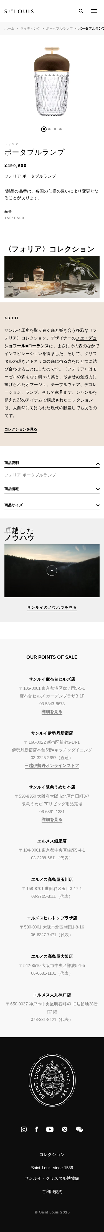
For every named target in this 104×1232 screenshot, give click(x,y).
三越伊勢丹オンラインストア (52, 765)
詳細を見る (52, 711)
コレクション (52, 1154)
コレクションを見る (20, 429)
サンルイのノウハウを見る (52, 607)
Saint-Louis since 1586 (52, 1167)
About (11, 318)
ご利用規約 (52, 1191)
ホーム (9, 28)
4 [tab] (60, 129)
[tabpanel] (52, 82)
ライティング (30, 28)
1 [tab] (44, 129)
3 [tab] (55, 129)
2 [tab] (49, 129)
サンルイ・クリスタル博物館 (52, 1178)
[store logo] (19, 11)
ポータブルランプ (59, 28)
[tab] (52, 464)
